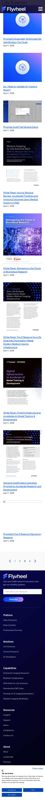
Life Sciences (9, 646)
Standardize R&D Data (13, 688)
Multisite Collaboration (13, 678)
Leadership (8, 756)
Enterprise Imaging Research (16, 673)
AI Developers (9, 656)
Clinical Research (11, 651)
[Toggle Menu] (39, 9)
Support (6, 720)
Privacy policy (37, 768)
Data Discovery (10, 620)
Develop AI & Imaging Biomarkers (18, 693)
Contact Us (8, 735)
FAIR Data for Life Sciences (15, 683)
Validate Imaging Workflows (15, 698)
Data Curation (9, 625)
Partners (7, 761)
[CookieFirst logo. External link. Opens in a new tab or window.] (3, 771)
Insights (6, 714)
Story (5, 751)
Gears (6, 725)
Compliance (8, 730)
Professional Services (12, 630)
